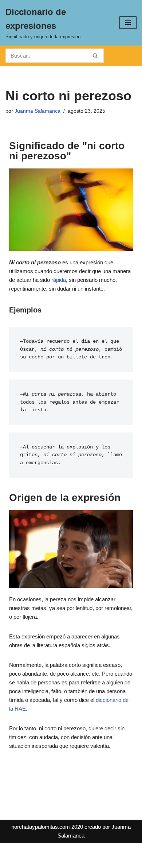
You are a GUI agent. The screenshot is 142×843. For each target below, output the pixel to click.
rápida (58, 280)
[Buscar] (95, 55)
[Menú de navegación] (128, 22)
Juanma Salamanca (37, 111)
